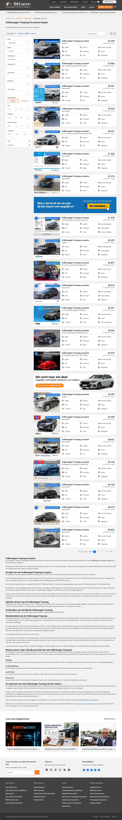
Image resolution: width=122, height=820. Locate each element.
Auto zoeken (55, 7)
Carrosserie (10, 72)
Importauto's (10, 793)
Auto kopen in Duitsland (14, 797)
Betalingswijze (11, 97)
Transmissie (11, 89)
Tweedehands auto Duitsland (72, 790)
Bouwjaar (10, 114)
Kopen (13, 101)
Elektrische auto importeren (71, 803)
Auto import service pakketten (16, 790)
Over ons (84, 2)
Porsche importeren (97, 793)
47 (107, 552)
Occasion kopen (67, 787)
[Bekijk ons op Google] (64, 770)
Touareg (20, 33)
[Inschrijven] (37, 772)
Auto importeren (70, 7)
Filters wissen (31, 33)
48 (111, 552)
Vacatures (95, 2)
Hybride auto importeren (70, 800)
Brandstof (10, 81)
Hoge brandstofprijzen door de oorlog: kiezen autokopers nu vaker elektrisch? (32, 749)
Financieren (24, 101)
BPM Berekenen (109, 2)
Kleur (8, 141)
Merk (8, 39)
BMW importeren (96, 790)
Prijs (8, 105)
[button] (7, 737)
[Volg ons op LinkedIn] (46, 770)
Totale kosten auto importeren (44, 793)
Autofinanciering (39, 797)
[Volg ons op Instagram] (51, 770)
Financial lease (39, 800)
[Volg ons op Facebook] (55, 770)
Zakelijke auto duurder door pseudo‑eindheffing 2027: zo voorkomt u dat (68, 749)
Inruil (83, 7)
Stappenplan (63, 2)
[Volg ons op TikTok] (60, 770)
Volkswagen (10, 33)
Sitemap (95, 816)
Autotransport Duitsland (14, 803)
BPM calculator (39, 790)
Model (9, 47)
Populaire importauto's (69, 793)
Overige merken (95, 803)
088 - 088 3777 (106, 7)
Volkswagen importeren (98, 800)
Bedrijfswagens (74, 2)
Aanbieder (10, 64)
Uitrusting (10, 145)
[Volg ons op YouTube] (69, 770)
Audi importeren (95, 787)
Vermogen (10, 130)
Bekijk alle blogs (109, 719)
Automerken (66, 806)
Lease (91, 7)
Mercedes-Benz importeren (99, 797)
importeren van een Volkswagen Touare (86, 704)
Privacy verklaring (105, 816)
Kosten (54, 2)
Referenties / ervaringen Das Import (74, 797)
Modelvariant (11, 56)
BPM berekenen (39, 787)
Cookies (114, 816)
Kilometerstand (12, 122)
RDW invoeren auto (12, 800)
